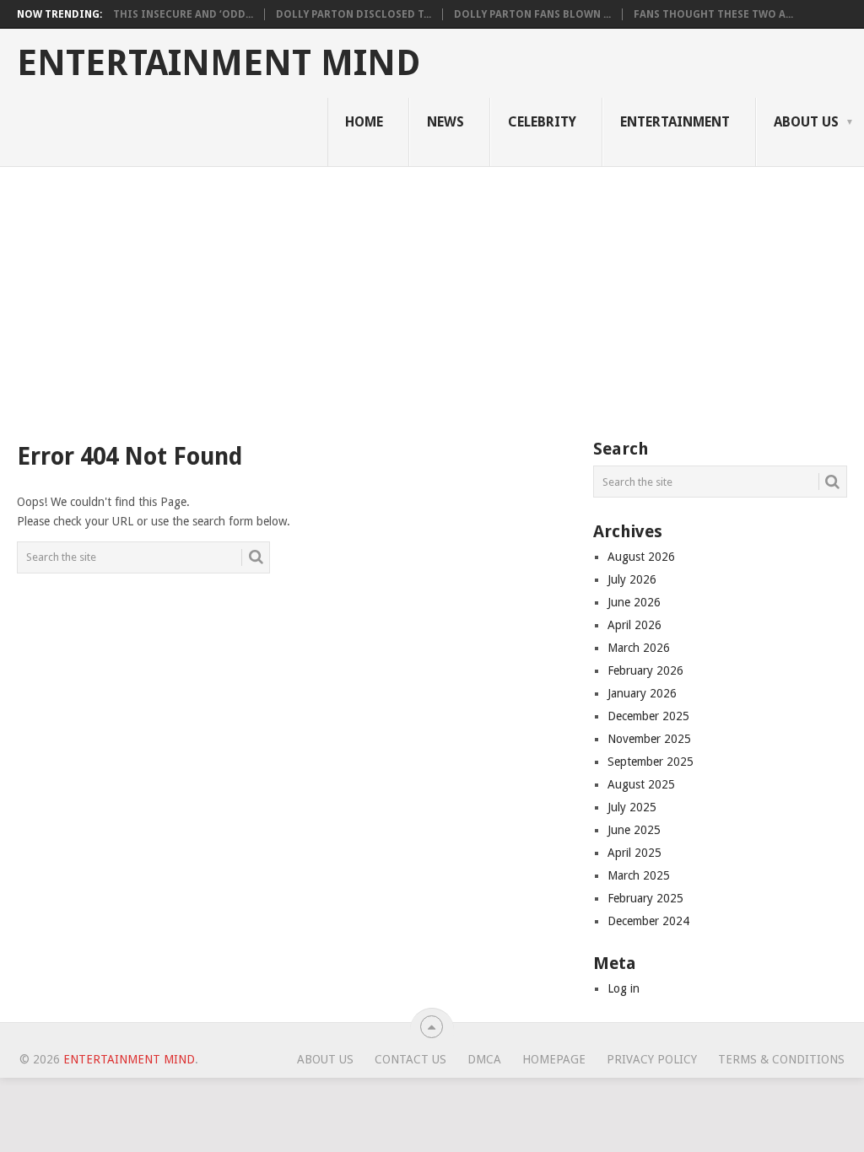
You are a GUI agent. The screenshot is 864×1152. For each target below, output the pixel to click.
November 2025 (649, 739)
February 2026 (645, 670)
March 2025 (639, 875)
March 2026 (639, 647)
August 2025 (641, 784)
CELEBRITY (542, 122)
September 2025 (651, 761)
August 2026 (641, 556)
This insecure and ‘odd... (183, 14)
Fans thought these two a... (713, 14)
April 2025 (635, 852)
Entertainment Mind (218, 63)
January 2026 (642, 693)
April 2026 (635, 625)
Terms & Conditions (781, 1059)
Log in (624, 988)
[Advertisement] (432, 293)
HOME (364, 122)
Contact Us (410, 1059)
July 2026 (632, 579)
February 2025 (645, 898)
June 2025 (634, 830)
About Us (806, 122)
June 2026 (634, 602)
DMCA (484, 1059)
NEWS (445, 122)
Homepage (554, 1059)
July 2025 (632, 807)
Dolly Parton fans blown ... (532, 14)
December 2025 (648, 716)
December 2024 (648, 921)
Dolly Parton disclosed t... (353, 14)
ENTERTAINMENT (675, 122)
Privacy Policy (652, 1059)
